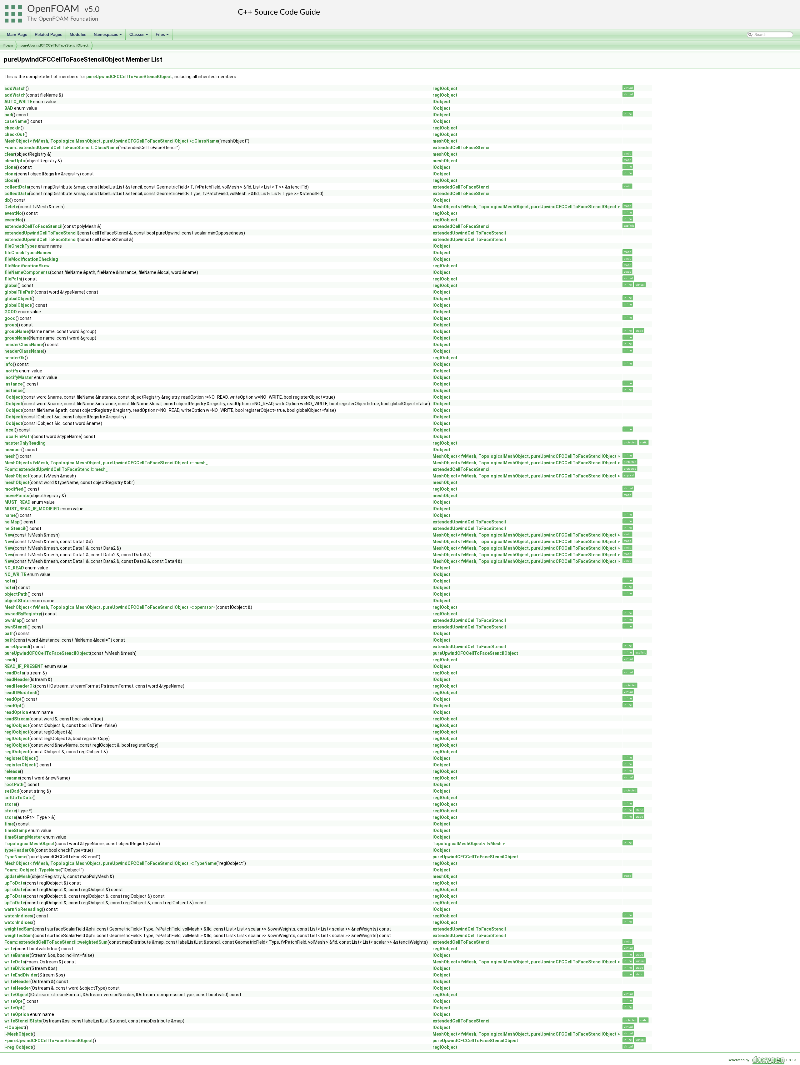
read (9, 659)
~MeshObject (18, 1034)
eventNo (13, 213)
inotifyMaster (18, 377)
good (10, 318)
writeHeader (17, 981)
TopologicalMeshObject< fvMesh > (468, 843)
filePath (12, 278)
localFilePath (18, 436)
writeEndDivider (21, 974)
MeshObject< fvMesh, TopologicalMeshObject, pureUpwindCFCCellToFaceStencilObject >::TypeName (110, 863)
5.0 (94, 9)
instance (13, 383)
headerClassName (23, 344)
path (9, 633)
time (9, 823)
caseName (15, 121)
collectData (16, 186)
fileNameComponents (27, 272)
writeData (14, 961)
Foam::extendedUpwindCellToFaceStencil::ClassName (61, 147)
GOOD (10, 311)
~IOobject (14, 1027)
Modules (78, 34)
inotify (11, 370)
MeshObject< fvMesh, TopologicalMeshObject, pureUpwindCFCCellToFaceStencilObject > (526, 206)
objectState (16, 600)
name (10, 515)
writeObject (16, 994)
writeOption (16, 1014)
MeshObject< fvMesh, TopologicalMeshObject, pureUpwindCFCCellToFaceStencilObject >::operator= (110, 607)
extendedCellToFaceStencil (461, 147)
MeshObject (16, 475)
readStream (16, 718)
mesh (10, 456)
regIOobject (445, 88)
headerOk (14, 357)
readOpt (13, 699)
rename (12, 777)
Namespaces (108, 36)
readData (14, 672)
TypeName (15, 856)
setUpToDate (18, 797)
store (10, 804)
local (9, 429)
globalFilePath (19, 292)
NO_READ (14, 567)
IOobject (441, 101)
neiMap (11, 521)
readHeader (16, 679)
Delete (11, 206)
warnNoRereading (23, 909)
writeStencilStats (22, 1020)
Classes (139, 36)
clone (10, 167)
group (10, 324)
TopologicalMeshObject (29, 843)
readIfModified (20, 692)
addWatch (15, 88)
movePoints (16, 495)
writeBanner (17, 955)
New (8, 535)
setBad (11, 791)
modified (13, 489)
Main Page (17, 34)
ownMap (13, 620)
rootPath (13, 784)
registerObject (19, 758)
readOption (16, 712)
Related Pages (48, 34)
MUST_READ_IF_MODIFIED (31, 508)
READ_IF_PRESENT (23, 666)
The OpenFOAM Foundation (62, 19)
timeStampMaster (23, 837)
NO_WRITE (15, 574)
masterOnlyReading (25, 443)
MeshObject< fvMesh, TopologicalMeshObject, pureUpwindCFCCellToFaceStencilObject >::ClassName (111, 141)
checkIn (12, 127)
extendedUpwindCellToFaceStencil (41, 232)
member (12, 449)
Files (163, 36)
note (9, 580)
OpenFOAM (53, 9)
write (9, 948)
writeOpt (13, 1001)
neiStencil (14, 528)
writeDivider (17, 968)
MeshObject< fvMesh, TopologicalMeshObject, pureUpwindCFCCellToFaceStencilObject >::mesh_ (106, 462)
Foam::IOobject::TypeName (32, 869)
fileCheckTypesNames (27, 252)
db (7, 200)
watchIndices (18, 915)
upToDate (14, 883)
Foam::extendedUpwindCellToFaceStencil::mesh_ (56, 469)
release (12, 771)
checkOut (14, 134)
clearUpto (14, 160)
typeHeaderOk (19, 850)
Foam (8, 45)
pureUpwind (16, 646)
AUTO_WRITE (18, 101)
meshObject (445, 141)
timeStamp (15, 830)
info (8, 364)
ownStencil (16, 626)
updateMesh (17, 876)
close (10, 180)
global (11, 285)
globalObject (17, 298)
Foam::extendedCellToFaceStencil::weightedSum (56, 942)
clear (9, 154)
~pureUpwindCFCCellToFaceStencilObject (48, 1040)
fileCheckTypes (20, 246)
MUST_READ (17, 502)
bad (8, 114)
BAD (8, 108)
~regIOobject (18, 1047)
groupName (16, 331)
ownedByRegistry (22, 613)
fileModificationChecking (31, 259)
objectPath (16, 594)
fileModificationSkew (26, 265)
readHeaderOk (19, 686)
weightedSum (18, 928)
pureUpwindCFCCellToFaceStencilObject (54, 45)
